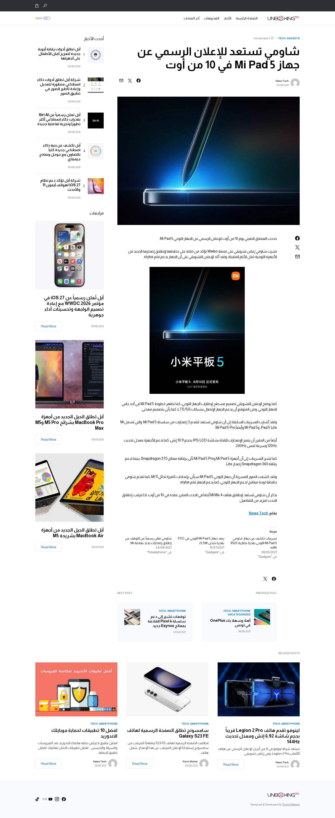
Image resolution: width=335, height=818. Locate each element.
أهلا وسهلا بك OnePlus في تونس (230, 623)
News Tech (282, 81)
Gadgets (293, 38)
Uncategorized (239, 614)
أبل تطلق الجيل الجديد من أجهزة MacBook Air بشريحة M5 (72, 532)
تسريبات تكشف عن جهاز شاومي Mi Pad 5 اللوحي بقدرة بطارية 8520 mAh (254, 543)
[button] (45, 6)
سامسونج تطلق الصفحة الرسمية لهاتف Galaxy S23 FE (168, 733)
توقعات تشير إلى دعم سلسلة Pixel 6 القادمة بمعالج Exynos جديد (167, 621)
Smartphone (241, 610)
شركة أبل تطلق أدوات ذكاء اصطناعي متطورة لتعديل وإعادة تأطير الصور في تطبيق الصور (58, 86)
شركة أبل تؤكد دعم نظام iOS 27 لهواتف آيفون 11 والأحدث (60, 184)
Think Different (291, 804)
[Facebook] (64, 799)
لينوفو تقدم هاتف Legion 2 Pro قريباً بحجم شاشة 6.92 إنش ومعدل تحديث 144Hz (262, 736)
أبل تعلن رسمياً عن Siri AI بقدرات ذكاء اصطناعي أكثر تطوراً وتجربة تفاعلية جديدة (58, 119)
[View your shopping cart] (37, 6)
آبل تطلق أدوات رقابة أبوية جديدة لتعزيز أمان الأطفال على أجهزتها (59, 53)
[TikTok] (37, 799)
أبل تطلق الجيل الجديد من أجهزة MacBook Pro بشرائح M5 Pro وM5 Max (69, 422)
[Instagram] (57, 799)
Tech (281, 38)
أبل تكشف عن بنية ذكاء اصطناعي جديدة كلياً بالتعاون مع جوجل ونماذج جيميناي (59, 152)
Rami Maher (190, 761)
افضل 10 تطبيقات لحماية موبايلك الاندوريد (84, 733)
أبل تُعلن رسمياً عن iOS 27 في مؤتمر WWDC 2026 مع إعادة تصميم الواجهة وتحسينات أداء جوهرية (74, 306)
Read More (48, 326)
